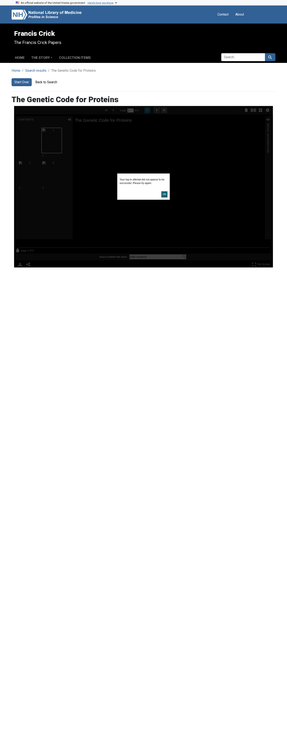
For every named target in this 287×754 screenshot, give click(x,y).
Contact (223, 14)
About (239, 14)
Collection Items (75, 58)
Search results (35, 71)
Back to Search (46, 82)
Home (20, 58)
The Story (40, 58)
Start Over (21, 82)
